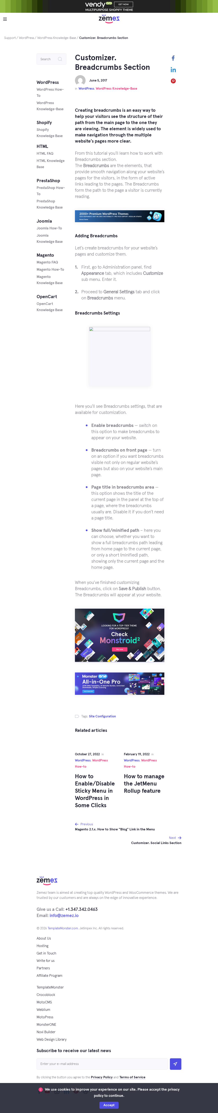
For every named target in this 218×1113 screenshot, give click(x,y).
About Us (44, 938)
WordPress (86, 88)
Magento (45, 255)
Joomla (44, 221)
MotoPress (45, 1017)
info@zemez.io (64, 915)
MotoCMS (44, 1002)
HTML (42, 146)
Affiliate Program (49, 976)
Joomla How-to (49, 228)
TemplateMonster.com (63, 928)
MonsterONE (46, 1025)
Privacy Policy (102, 1077)
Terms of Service (132, 1077)
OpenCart (47, 297)
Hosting (42, 946)
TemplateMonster (50, 987)
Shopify (44, 122)
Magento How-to (50, 270)
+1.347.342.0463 (81, 909)
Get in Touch (46, 953)
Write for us (45, 961)
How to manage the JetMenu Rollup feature (144, 784)
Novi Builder (46, 1032)
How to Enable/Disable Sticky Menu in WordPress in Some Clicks (95, 791)
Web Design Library (51, 1039)
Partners (43, 968)
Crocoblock (46, 995)
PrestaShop (48, 181)
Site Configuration (102, 716)
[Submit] (175, 1064)
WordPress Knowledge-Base (116, 88)
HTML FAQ (45, 154)
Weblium (43, 1010)
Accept (109, 1105)
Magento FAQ (47, 262)
